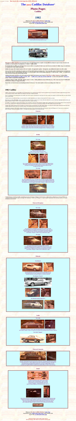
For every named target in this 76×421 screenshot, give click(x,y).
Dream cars (66, 76)
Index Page (47, 20)
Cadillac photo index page (37, 22)
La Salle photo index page (41, 23)
